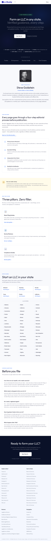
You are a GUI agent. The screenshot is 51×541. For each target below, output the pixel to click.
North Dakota (22, 339)
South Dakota (38, 346)
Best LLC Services (30, 471)
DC (35, 311)
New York (37, 336)
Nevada (21, 333)
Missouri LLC (4, 498)
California (21, 308)
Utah (36, 349)
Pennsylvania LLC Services (32, 493)
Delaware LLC (4, 478)
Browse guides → (8, 259)
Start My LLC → (19, 36)
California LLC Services (31, 476)
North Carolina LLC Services (32, 486)
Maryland (37, 323)
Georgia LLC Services (30, 483)
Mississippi (6, 330)
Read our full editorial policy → (9, 135)
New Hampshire (38, 333)
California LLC (4, 474)
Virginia (21, 352)
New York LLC (4, 486)
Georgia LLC (4, 481)
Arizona (36, 304)
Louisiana (6, 323)
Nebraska (6, 333)
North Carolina (7, 339)
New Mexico (22, 336)
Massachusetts (7, 327)
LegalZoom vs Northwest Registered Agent (10, 533)
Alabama (5, 304)
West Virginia (6, 355)
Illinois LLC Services (30, 490)
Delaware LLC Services (31, 481)
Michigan (21, 327)
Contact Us (28, 512)
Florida (5, 314)
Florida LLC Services (30, 478)
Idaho (5, 317)
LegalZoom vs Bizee (6, 531)
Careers (28, 514)
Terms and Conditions (31, 524)
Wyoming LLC (4, 495)
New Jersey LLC (5, 500)
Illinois (21, 317)
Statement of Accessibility (32, 519)
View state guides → (8, 222)
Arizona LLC (4, 493)
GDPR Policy (29, 531)
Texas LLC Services (30, 474)
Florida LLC (4, 476)
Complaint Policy (30, 517)
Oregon (21, 342)
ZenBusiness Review (6, 514)
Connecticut (6, 311)
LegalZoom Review (5, 512)
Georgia (21, 314)
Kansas (21, 320)
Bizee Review (4, 519)
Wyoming (37, 355)
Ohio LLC (3, 502)
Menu (47, 2)
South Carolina (23, 346)
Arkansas (6, 308)
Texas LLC (4, 471)
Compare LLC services (32, 36)
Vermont (5, 352)
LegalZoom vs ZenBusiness (7, 529)
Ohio (36, 339)
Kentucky (37, 320)
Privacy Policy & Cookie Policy (32, 526)
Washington (37, 352)
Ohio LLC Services (30, 505)
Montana (37, 330)
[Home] (7, 2)
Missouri (21, 330)
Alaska (21, 304)
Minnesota (37, 327)
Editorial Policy (29, 533)
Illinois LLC (4, 488)
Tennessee (6, 349)
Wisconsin (22, 355)
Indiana (36, 317)
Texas (21, 349)
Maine (21, 323)
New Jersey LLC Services (31, 502)
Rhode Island (6, 346)
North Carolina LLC (5, 483)
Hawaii (36, 314)
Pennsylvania (38, 342)
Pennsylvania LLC (5, 490)
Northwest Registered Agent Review (9, 517)
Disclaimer (28, 521)
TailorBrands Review (6, 526)
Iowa (5, 320)
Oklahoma (6, 342)
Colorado (37, 308)
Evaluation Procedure (30, 529)
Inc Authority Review (6, 524)
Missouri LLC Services (31, 500)
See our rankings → (8, 241)
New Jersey (6, 336)
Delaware (21, 311)
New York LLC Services (31, 488)
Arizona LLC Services (30, 495)
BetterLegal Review (6, 521)
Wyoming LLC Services (31, 498)
